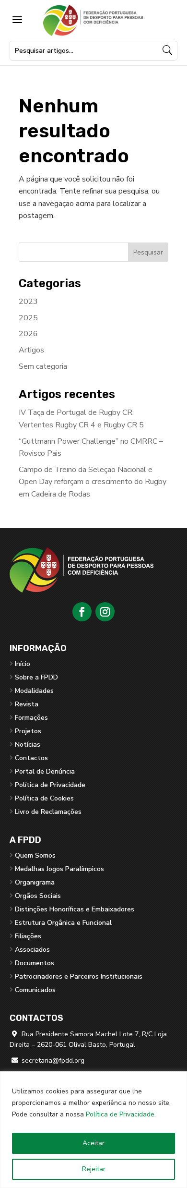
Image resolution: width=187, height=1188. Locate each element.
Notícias (27, 744)
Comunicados (35, 989)
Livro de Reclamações (48, 811)
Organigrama (35, 882)
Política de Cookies (44, 798)
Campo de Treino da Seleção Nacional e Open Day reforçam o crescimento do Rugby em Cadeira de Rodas (92, 481)
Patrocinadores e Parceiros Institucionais (78, 976)
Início (22, 663)
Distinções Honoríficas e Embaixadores (74, 909)
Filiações (28, 936)
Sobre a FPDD (36, 677)
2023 (28, 301)
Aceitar (93, 1143)
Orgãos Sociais (38, 895)
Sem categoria (43, 366)
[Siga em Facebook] (82, 611)
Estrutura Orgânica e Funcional (63, 922)
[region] (93, 1129)
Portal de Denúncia (45, 771)
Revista (26, 704)
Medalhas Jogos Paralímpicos (59, 868)
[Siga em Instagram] (105, 611)
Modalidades (34, 690)
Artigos (31, 350)
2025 (28, 318)
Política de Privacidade (120, 1114)
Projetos (28, 731)
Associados (32, 949)
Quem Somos (35, 855)
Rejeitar (93, 1169)
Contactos (31, 758)
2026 (28, 333)
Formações (31, 717)
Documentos (34, 963)
